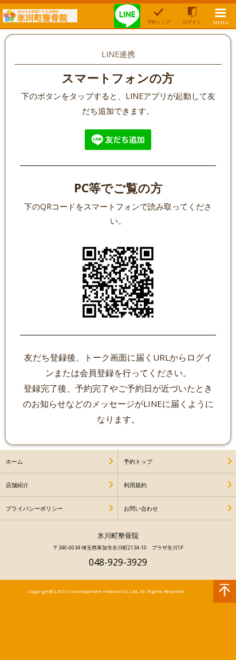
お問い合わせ (141, 508)
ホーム (14, 461)
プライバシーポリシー (34, 508)
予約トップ (138, 461)
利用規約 (135, 485)
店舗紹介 (17, 485)
